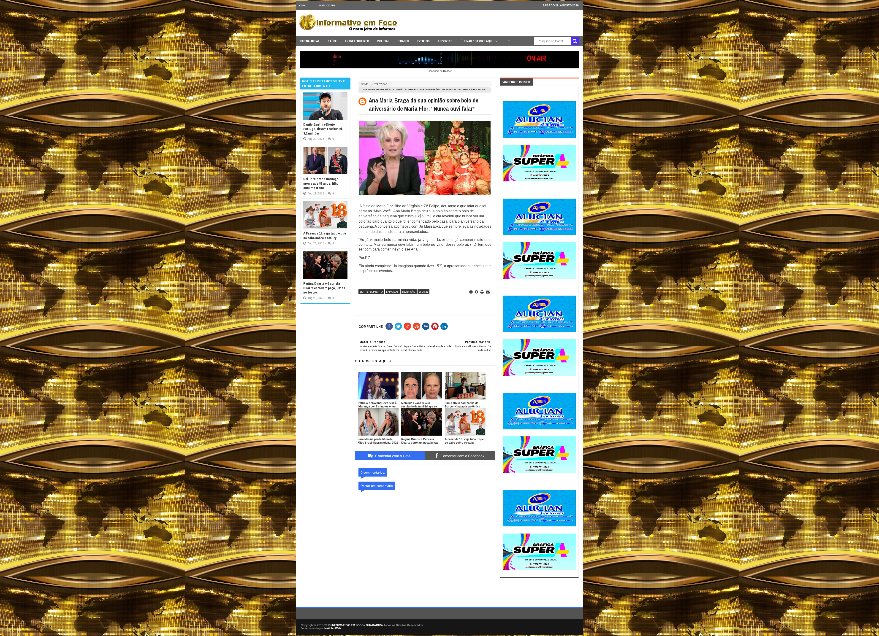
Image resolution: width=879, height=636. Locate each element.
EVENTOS (423, 41)
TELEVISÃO (381, 84)
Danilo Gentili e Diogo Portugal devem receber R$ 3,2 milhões (323, 129)
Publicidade (327, 5)
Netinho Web (332, 628)
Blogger (447, 71)
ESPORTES (445, 41)
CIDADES (403, 41)
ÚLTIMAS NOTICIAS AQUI (477, 41)
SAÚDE (332, 41)
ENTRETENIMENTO (357, 41)
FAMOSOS (392, 291)
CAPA (302, 5)
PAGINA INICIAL (310, 41)
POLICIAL (383, 41)
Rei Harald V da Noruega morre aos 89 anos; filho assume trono (321, 183)
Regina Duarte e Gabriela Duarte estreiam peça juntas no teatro (324, 288)
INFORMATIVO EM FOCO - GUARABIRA (357, 625)
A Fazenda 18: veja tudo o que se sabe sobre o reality (324, 235)
